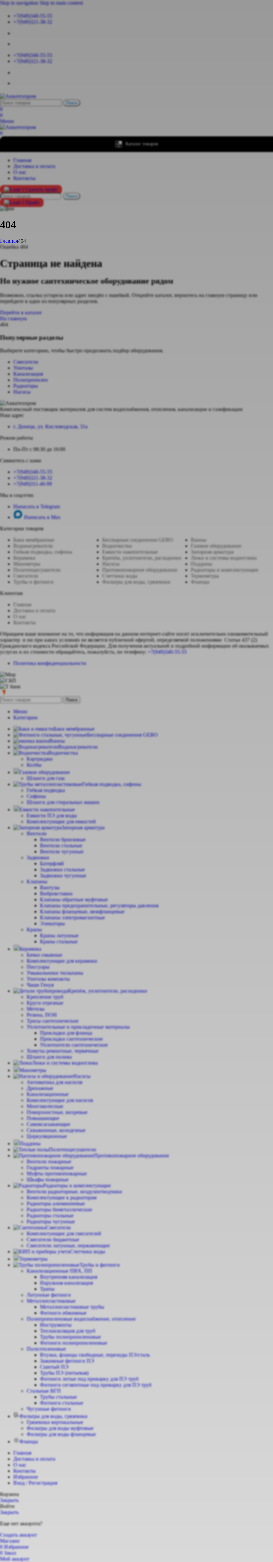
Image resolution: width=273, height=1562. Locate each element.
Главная (9, 241)
